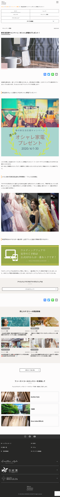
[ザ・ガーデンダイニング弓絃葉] (30, 470)
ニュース (44, 11)
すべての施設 (30, 21)
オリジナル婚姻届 (36, 451)
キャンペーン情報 (15, 6)
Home (2, 6)
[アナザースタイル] (30, 461)
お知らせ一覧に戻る (30, 370)
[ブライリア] (30, 478)
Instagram (25, 436)
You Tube (34, 436)
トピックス (15, 14)
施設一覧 (4, 447)
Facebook (30, 436)
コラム (34, 447)
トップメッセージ (6, 443)
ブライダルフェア (15, 18)
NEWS (7, 6)
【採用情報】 (5, 451)
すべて (15, 11)
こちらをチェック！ (30, 289)
